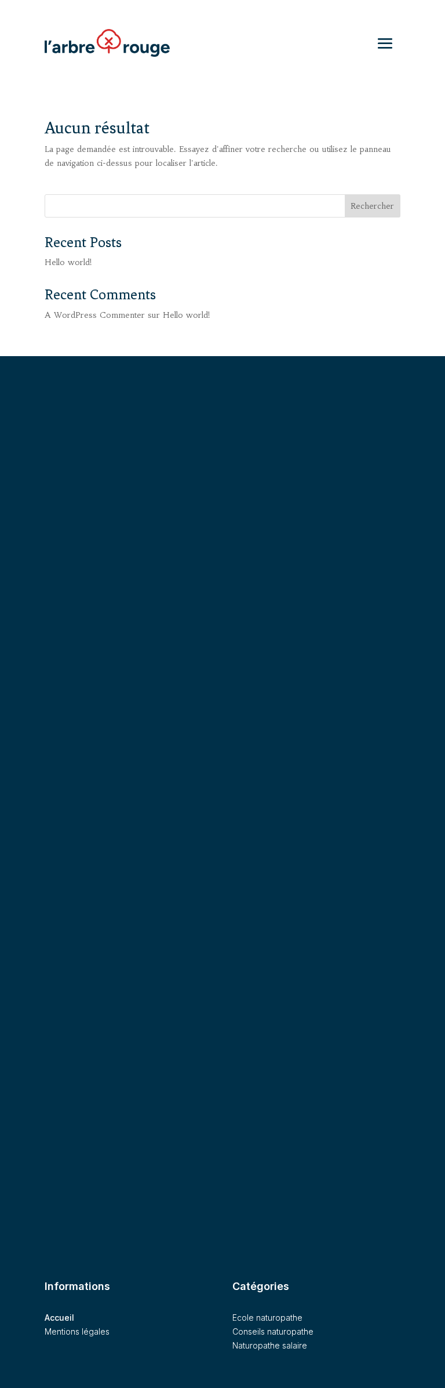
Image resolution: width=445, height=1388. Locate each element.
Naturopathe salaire (269, 1345)
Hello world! (68, 262)
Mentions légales (77, 1331)
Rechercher (372, 206)
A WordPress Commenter (95, 315)
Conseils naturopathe (272, 1331)
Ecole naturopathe (267, 1317)
